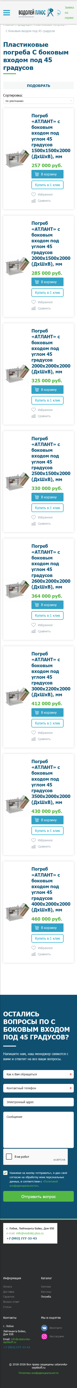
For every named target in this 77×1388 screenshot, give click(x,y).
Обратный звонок (58, 12)
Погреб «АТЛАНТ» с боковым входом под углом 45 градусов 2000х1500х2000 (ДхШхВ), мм (50, 243)
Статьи (7, 1307)
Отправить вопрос (38, 1196)
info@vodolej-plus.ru (30, 1233)
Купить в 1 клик (47, 185)
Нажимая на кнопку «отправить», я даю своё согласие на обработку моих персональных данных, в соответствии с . (38, 1179)
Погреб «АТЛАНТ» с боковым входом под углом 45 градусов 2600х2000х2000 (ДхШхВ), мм (50, 566)
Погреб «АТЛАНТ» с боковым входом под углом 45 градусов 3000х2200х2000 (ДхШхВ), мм (50, 674)
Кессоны (46, 1291)
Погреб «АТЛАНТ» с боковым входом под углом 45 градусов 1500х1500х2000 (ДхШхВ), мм (50, 136)
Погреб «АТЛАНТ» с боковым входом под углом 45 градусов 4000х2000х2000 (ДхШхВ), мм (50, 889)
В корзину (49, 174)
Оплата (7, 1286)
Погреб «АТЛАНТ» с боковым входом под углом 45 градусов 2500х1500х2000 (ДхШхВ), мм (50, 459)
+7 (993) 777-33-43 (21, 1238)
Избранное (45, 194)
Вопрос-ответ (11, 1301)
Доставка (8, 1291)
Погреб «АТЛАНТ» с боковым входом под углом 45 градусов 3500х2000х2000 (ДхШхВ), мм (50, 781)
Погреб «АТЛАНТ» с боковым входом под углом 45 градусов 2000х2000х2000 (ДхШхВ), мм (50, 351)
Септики (46, 1286)
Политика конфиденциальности (38, 1373)
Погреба (46, 1296)
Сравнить (44, 201)
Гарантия (8, 1296)
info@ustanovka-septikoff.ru (16, 1340)
